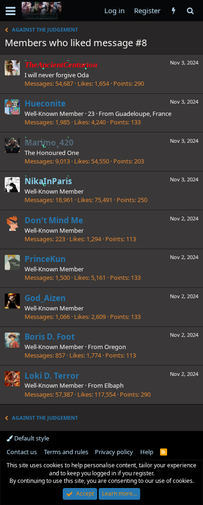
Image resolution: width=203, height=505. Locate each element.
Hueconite (45, 103)
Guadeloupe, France (143, 113)
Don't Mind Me (54, 220)
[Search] (190, 10)
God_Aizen (45, 298)
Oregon (115, 346)
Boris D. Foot (50, 336)
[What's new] (173, 10)
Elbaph (114, 385)
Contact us (22, 452)
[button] (10, 10)
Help (146, 452)
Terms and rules (66, 452)
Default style (31, 438)
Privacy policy (114, 452)
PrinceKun (45, 258)
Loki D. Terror (52, 375)
